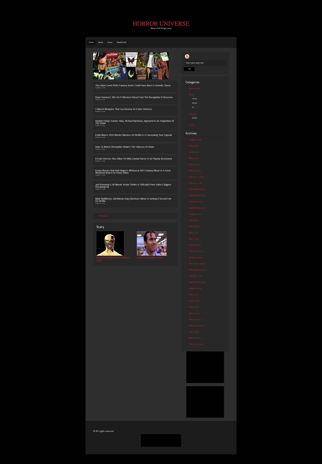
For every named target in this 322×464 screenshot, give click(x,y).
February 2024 (196, 326)
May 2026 (194, 158)
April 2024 (194, 313)
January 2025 (195, 258)
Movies (194, 103)
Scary (110, 42)
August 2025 (195, 214)
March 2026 (195, 171)
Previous (103, 216)
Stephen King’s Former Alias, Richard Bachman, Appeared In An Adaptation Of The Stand (134, 121)
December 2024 (197, 264)
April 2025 (194, 239)
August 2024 (195, 289)
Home (91, 42)
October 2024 (195, 276)
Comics (194, 98)
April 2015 (194, 332)
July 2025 (193, 220)
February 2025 (196, 251)
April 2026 (194, 165)
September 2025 (197, 208)
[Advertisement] (161, 5)
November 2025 (197, 195)
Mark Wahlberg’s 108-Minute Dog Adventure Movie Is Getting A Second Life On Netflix (133, 199)
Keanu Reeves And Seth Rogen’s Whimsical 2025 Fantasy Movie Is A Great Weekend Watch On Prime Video (132, 171)
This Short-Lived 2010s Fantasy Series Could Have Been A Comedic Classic (133, 85)
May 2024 (194, 307)
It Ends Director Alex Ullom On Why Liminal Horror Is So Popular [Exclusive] (133, 158)
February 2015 (196, 344)
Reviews (193, 114)
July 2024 (193, 295)
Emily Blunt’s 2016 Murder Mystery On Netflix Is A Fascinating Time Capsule (133, 135)
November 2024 (197, 270)
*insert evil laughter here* (150, 257)
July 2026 (193, 146)
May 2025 (194, 233)
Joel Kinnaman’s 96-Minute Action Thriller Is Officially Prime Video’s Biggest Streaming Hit (133, 185)
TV (193, 107)
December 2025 (197, 189)
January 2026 (196, 183)
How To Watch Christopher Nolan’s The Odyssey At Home (124, 146)
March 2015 (194, 338)
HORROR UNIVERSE (161, 23)
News (100, 42)
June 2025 (194, 226)
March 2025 (195, 245)
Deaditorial (121, 42)
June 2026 (194, 152)
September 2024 (197, 282)
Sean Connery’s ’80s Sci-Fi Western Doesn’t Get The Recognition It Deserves (134, 97)
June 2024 (194, 301)
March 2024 (195, 319)
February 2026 (196, 177)
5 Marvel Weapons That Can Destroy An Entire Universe (123, 109)
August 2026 (195, 140)
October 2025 (195, 202)
